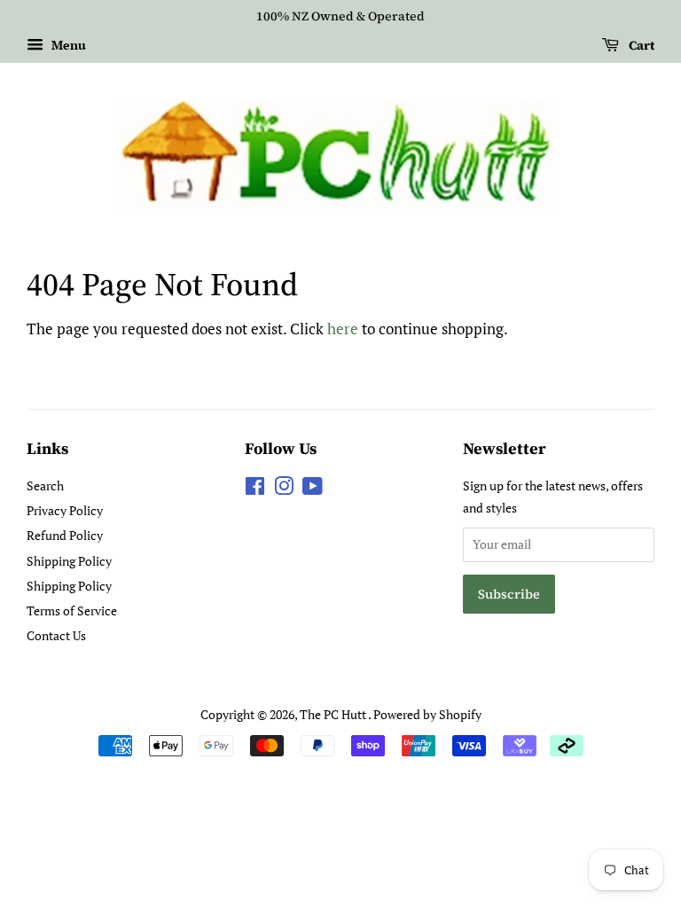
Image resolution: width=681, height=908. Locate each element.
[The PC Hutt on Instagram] (284, 489)
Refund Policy (65, 535)
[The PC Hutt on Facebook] (255, 489)
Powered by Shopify (427, 714)
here (342, 328)
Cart (640, 45)
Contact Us (56, 635)
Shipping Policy (69, 560)
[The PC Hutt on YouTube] (312, 489)
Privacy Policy (65, 510)
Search (45, 485)
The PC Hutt (334, 714)
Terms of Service (72, 610)
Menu (67, 44)
